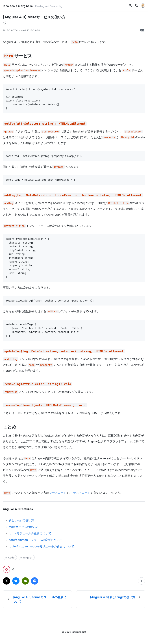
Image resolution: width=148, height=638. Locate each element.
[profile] (143, 5)
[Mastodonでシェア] (34, 581)
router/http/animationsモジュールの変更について (41, 546)
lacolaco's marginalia (18, 5)
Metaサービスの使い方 (24, 527)
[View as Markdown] (142, 30)
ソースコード (57, 492)
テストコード (81, 492)
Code (11, 557)
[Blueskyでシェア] (15, 581)
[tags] (130, 5)
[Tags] (136, 5)
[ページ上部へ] (141, 581)
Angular (27, 557)
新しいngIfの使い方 (21, 520)
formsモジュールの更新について (30, 533)
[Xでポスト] (6, 581)
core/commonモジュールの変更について (35, 540)
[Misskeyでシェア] (25, 581)
